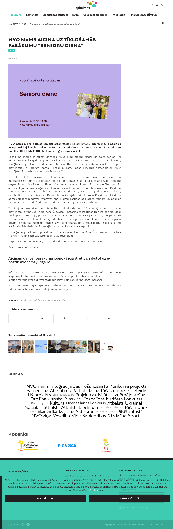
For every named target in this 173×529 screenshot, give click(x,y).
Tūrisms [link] (32, 412)
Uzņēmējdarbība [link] (128, 395)
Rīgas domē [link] (113, 390)
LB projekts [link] (39, 395)
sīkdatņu (93, 490)
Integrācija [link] (61, 386)
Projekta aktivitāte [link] (93, 395)
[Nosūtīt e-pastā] (109, 318)
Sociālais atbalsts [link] (42, 407)
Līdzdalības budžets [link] (106, 412)
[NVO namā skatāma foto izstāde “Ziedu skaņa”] (94, 346)
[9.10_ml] (64, 101)
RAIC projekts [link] (39, 403)
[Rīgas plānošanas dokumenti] (28, 445)
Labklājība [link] (89, 390)
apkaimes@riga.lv (19, 471)
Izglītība (37, 300)
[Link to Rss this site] (162, 5)
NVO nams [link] (37, 386)
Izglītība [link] (66, 411)
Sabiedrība (60, 300)
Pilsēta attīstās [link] (130, 411)
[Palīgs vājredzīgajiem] (149, 14)
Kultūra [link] (57, 403)
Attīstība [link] (58, 390)
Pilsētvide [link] (136, 390)
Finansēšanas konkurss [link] (86, 403)
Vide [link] (76, 416)
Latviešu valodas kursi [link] (112, 407)
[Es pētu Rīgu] (106, 445)
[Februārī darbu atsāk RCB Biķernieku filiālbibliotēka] (67, 346)
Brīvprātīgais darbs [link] (63, 395)
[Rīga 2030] (67, 445)
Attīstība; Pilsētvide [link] (64, 399)
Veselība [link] (61, 416)
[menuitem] (16, 14)
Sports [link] (134, 416)
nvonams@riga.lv (35, 262)
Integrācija (24, 300)
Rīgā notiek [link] (136, 407)
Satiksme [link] (85, 411)
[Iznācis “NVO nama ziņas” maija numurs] (41, 346)
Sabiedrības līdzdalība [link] (104, 416)
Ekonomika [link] (47, 411)
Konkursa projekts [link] (128, 386)
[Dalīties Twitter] (42, 318)
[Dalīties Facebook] (20, 318)
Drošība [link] (38, 399)
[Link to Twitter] (156, 5)
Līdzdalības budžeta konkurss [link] (112, 399)
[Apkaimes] (87, 5)
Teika (12, 50)
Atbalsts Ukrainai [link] (124, 403)
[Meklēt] (162, 23)
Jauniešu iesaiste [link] (90, 386)
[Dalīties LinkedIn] (87, 318)
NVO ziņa (48, 300)
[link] (143, 14)
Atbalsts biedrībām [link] (80, 407)
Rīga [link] (73, 390)
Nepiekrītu (127, 498)
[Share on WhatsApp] (65, 318)
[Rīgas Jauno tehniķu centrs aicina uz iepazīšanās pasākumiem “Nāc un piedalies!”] (80, 346)
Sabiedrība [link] (37, 390)
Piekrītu (43, 498)
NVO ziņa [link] (41, 416)
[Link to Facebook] (151, 5)
